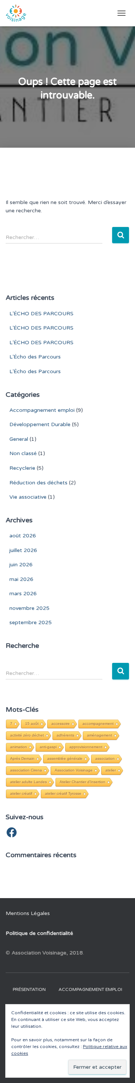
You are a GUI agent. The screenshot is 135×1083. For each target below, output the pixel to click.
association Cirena (26, 770)
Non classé (23, 453)
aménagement (99, 735)
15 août (32, 723)
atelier (110, 770)
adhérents (65, 735)
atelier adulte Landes (28, 782)
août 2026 (22, 535)
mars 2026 (23, 593)
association (105, 758)
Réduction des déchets (38, 482)
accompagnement (98, 723)
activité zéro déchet (27, 735)
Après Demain (22, 758)
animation (18, 747)
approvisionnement (85, 747)
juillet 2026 (23, 550)
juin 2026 (21, 564)
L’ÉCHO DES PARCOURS (41, 313)
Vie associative (27, 497)
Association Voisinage (74, 770)
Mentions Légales (28, 913)
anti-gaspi (48, 747)
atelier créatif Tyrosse (63, 793)
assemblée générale (64, 758)
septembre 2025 (30, 622)
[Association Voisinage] (19, 13)
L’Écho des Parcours (35, 357)
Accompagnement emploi (42, 410)
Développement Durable (39, 424)
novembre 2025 (29, 608)
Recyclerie (22, 468)
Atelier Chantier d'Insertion (82, 782)
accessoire (60, 723)
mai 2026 (21, 579)
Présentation (29, 989)
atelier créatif (21, 793)
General (18, 439)
